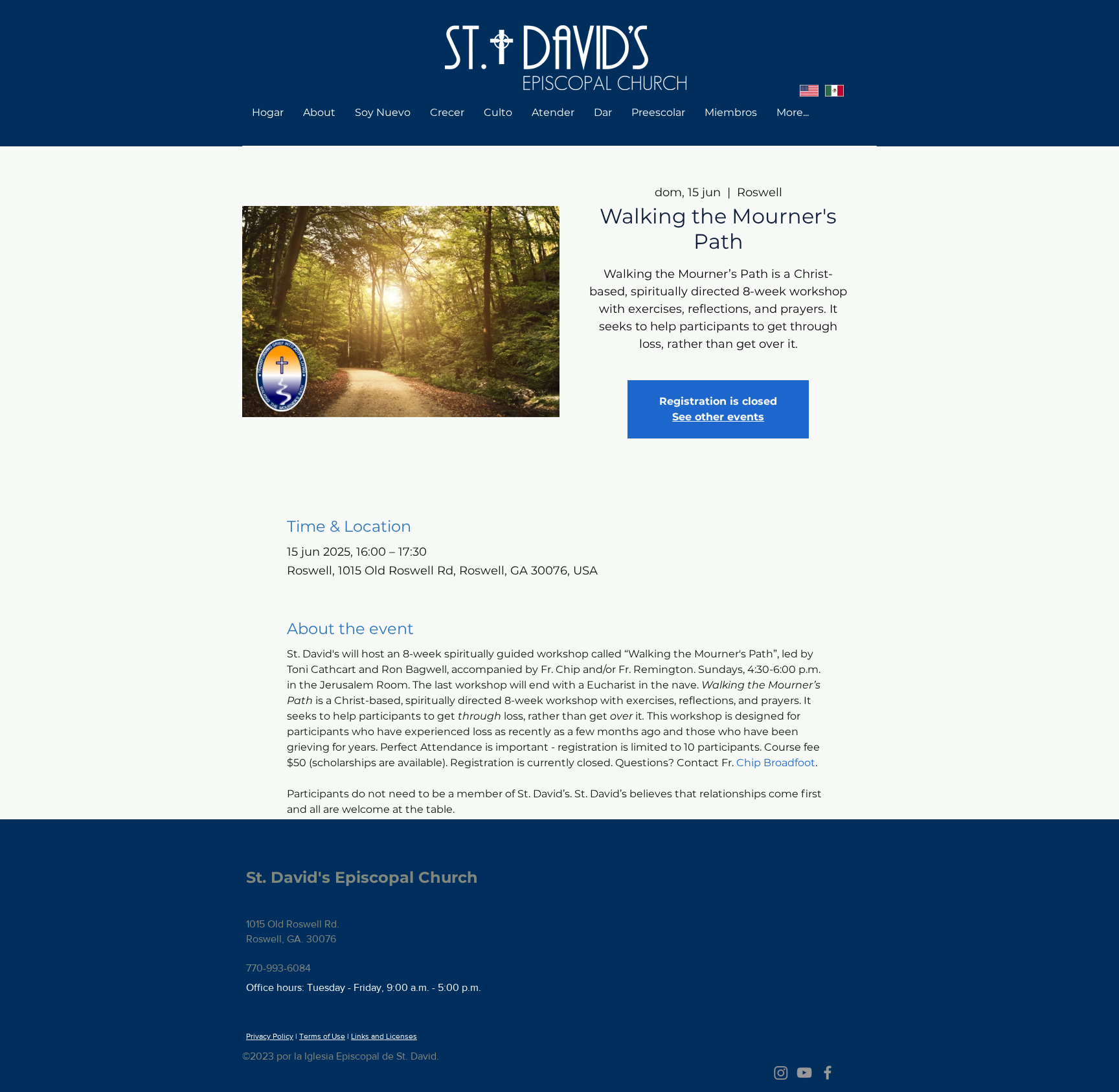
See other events (718, 417)
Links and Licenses (384, 1036)
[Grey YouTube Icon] (804, 1073)
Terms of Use (322, 1036)
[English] (809, 90)
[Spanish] (835, 90)
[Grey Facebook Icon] (828, 1073)
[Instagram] (781, 1073)
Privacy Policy (269, 1036)
